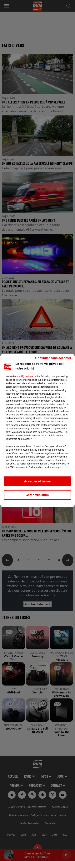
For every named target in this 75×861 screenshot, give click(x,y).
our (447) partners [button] (23, 376)
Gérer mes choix (37, 494)
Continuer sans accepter (53, 358)
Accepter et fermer (37, 481)
